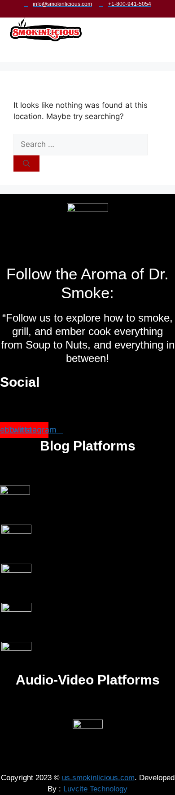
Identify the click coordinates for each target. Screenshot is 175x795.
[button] (82, 53)
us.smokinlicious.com (98, 777)
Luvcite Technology (95, 789)
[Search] (26, 163)
